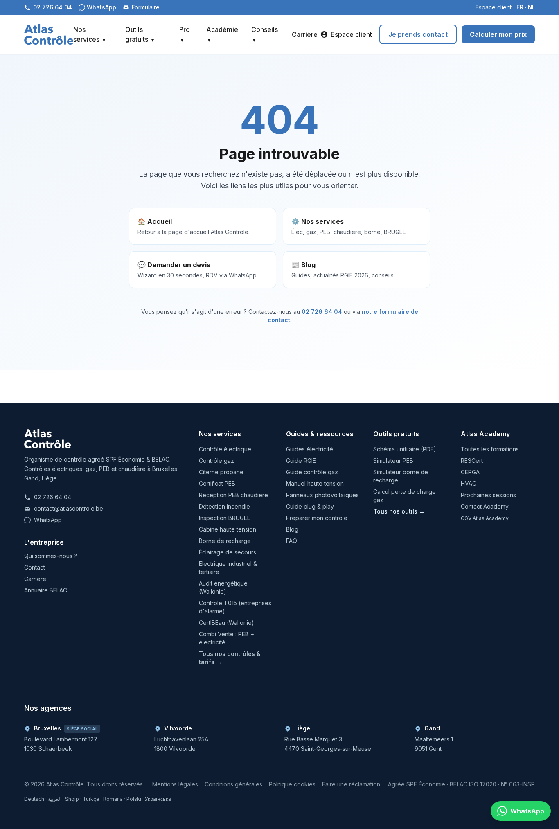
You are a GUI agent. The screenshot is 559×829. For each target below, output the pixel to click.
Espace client (494, 7)
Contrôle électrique (225, 449)
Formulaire (146, 7)
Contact (34, 567)
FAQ (291, 540)
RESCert (472, 460)
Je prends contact (418, 34)
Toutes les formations (490, 449)
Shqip (72, 799)
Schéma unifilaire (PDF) (404, 449)
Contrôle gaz (216, 460)
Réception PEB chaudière (233, 494)
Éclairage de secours (227, 552)
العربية (54, 799)
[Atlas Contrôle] (48, 34)
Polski (133, 799)
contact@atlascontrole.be (68, 508)
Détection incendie (224, 506)
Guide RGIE (301, 460)
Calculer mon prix (498, 34)
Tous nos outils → (399, 511)
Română (113, 799)
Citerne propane (221, 472)
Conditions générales (233, 784)
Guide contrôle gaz (312, 472)
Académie (222, 34)
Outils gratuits (139, 34)
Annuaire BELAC (45, 590)
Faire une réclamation (351, 784)
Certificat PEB (217, 483)
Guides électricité (309, 449)
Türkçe (91, 799)
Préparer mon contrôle (316, 517)
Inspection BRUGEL (224, 517)
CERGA (470, 472)
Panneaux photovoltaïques (322, 494)
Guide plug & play (310, 506)
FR (519, 7)
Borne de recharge (225, 540)
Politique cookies (292, 784)
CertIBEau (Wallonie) (226, 622)
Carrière (305, 34)
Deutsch (34, 799)
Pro (184, 34)
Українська (158, 799)
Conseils (264, 34)
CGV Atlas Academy (485, 518)
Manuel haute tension (315, 483)
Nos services (89, 34)
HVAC (468, 483)
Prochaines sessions (488, 494)
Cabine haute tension (227, 529)
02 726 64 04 (322, 311)
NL (531, 7)
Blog (292, 529)
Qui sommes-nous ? (50, 555)
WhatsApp (48, 519)
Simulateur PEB (393, 460)
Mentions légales (175, 784)
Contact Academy (485, 506)
